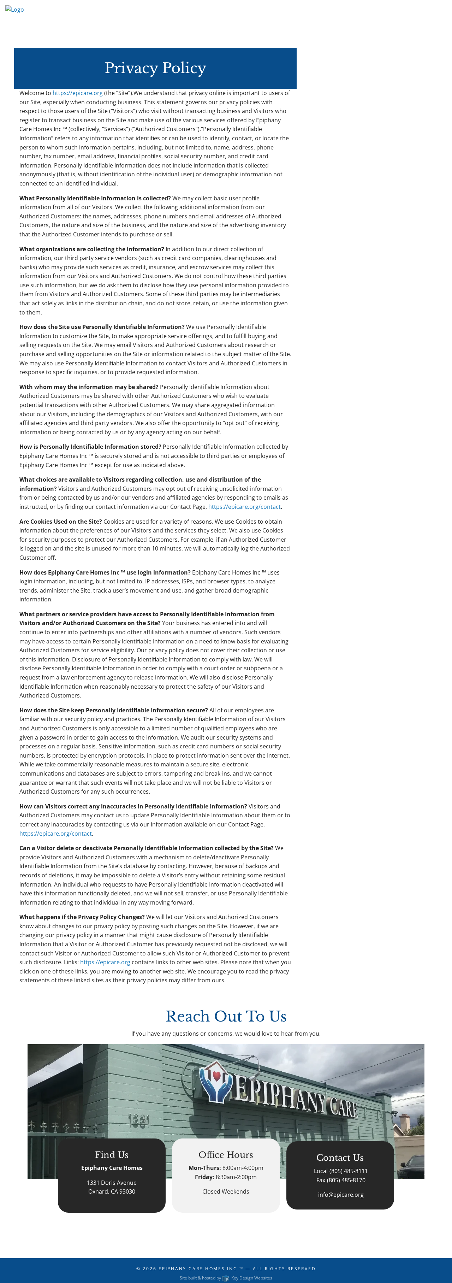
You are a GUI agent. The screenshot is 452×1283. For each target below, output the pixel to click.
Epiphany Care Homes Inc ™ (201, 1269)
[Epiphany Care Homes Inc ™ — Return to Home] (14, 20)
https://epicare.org (78, 93)
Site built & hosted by (226, 1278)
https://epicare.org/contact (244, 507)
